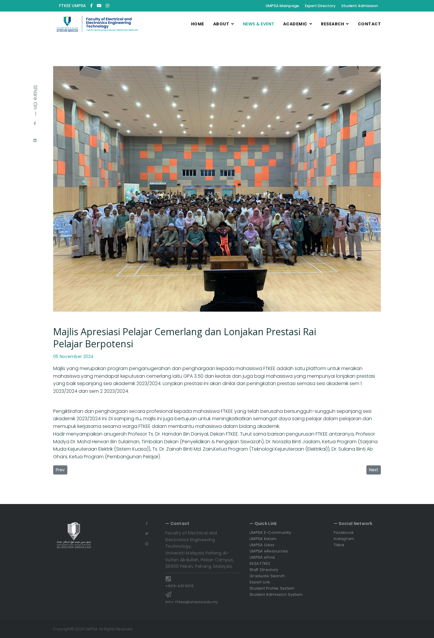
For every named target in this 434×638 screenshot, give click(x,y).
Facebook (343, 532)
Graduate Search (267, 576)
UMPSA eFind (262, 557)
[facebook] (91, 6)
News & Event (258, 24)
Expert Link (259, 582)
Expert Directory (320, 5)
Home (197, 24)
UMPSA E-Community (270, 532)
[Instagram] (107, 6)
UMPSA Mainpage (282, 5)
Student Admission (359, 5)
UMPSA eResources (268, 551)
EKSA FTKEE (259, 563)
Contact (369, 24)
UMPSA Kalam (262, 539)
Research (332, 24)
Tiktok (339, 545)
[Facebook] (35, 123)
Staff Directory (263, 569)
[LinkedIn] (35, 140)
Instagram (344, 539)
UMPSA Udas (261, 545)
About (221, 24)
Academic (295, 24)
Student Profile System (272, 588)
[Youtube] (99, 6)
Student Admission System (276, 594)
